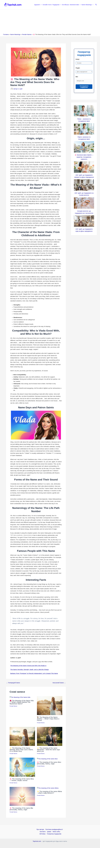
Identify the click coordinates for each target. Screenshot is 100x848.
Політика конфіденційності (54, 829)
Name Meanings (86, 4)
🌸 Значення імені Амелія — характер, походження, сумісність (84, 157)
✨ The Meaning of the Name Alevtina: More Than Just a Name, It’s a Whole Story (21, 749)
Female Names (26, 34)
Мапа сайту (56, 831)
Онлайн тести (47, 4)
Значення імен (74, 4)
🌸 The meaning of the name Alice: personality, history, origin (49, 763)
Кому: (78, 59)
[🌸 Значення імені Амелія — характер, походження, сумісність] (84, 147)
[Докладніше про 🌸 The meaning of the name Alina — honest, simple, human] (22, 767)
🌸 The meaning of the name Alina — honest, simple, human (22, 779)
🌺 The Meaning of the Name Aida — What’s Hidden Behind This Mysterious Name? (22, 702)
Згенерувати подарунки (84, 86)
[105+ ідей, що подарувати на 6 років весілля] (84, 185)
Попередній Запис (13, 682)
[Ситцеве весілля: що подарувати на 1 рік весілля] (84, 203)
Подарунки (55, 4)
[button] (41, 4)
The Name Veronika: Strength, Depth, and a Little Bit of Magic (29, 669)
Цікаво (49, 831)
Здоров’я (37, 4)
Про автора (40, 829)
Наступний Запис (59, 682)
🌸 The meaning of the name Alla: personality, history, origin (21, 808)
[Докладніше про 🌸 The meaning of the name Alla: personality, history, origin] (22, 796)
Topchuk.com (37, 841)
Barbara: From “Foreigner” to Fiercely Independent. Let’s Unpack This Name (34, 673)
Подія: (78, 68)
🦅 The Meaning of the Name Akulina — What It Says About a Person (48, 718)
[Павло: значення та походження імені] (84, 129)
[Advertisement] (50, 22)
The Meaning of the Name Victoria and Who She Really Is (28, 665)
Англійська (65, 4)
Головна (6, 34)
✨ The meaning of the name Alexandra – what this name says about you (48, 749)
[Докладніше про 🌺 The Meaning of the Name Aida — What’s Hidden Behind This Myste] (20, 697)
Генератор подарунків (54, 834)
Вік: (77, 76)
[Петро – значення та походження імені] (84, 111)
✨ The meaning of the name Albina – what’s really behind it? (49, 792)
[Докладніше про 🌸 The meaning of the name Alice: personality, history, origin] (47, 759)
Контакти (43, 831)
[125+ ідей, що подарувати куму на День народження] (84, 221)
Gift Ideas (42, 834)
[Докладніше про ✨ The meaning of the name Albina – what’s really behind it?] (47, 788)
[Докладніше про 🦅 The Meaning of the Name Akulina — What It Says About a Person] (49, 705)
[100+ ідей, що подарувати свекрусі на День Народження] (84, 167)
